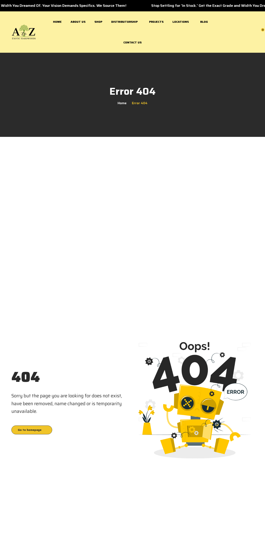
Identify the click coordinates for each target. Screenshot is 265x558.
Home (57, 21)
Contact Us (132, 42)
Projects (156, 21)
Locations (180, 21)
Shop (98, 21)
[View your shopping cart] (260, 31)
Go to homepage (29, 430)
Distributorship (124, 21)
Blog (204, 21)
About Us (78, 21)
